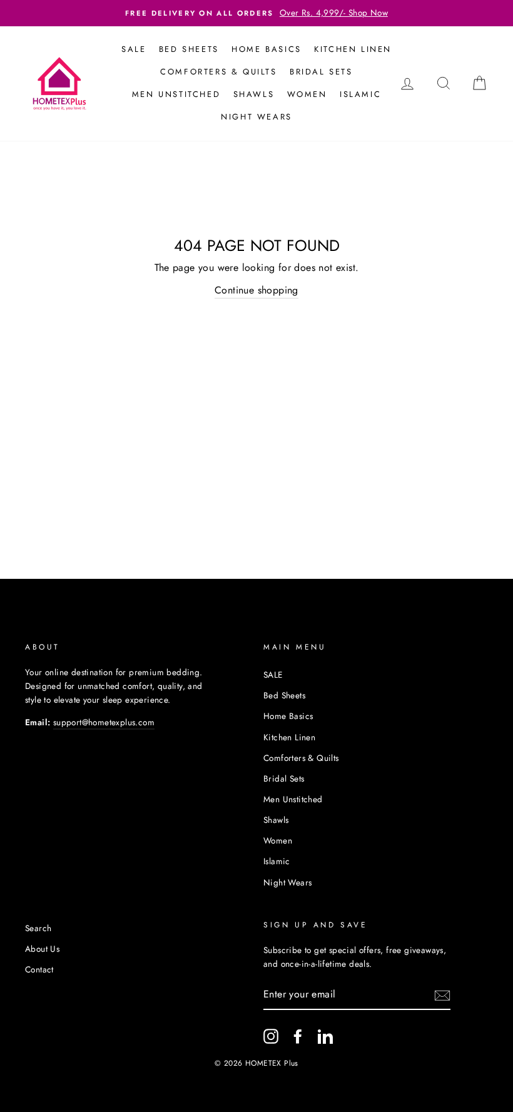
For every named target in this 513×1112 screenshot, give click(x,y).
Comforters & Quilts (218, 72)
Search (38, 928)
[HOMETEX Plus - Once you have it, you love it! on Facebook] (297, 1036)
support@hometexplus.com (104, 722)
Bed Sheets (189, 49)
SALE (133, 49)
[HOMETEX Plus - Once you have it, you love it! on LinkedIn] (325, 1036)
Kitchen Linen (353, 49)
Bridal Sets (321, 72)
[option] (256, 13)
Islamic (360, 94)
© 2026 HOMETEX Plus (256, 1063)
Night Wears (256, 117)
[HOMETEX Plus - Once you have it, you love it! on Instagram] (270, 1036)
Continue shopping (256, 290)
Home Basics (266, 49)
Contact (39, 969)
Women (307, 94)
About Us (42, 948)
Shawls (254, 94)
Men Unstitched (176, 94)
